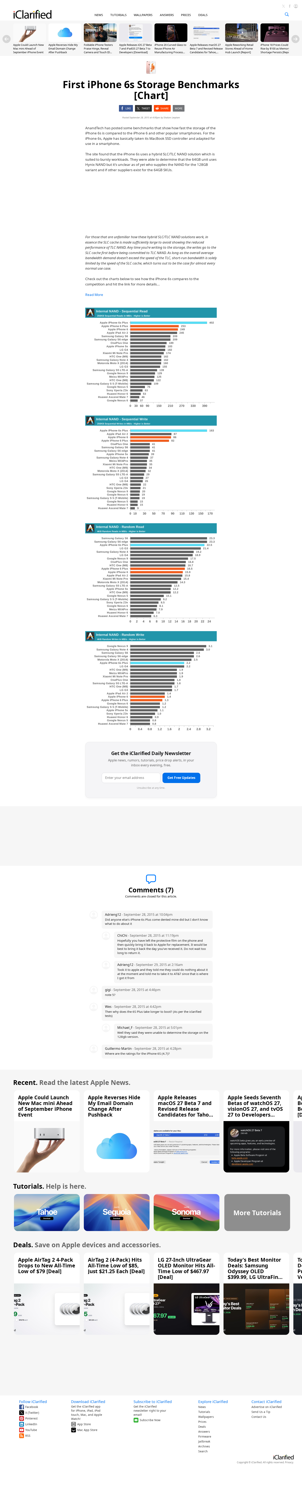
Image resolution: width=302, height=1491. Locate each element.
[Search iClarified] (287, 14)
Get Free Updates (181, 777)
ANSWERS (167, 15)
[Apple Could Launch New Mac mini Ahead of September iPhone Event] (29, 40)
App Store (84, 1424)
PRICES (186, 15)
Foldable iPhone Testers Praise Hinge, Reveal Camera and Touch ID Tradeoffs (98, 50)
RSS (27, 1436)
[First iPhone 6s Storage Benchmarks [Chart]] (151, 358)
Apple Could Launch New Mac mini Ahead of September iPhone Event (28, 48)
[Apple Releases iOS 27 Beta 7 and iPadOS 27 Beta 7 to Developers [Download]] (135, 40)
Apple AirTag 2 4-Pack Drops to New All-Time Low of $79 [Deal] (46, 1265)
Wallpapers (206, 1417)
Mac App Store (87, 1430)
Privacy (289, 1462)
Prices (202, 1422)
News (202, 1407)
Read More (94, 294)
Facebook (31, 1407)
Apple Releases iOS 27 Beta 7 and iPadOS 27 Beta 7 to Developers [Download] (135, 48)
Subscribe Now (150, 1420)
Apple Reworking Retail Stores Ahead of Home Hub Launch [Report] (239, 48)
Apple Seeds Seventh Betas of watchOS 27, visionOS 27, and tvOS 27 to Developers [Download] (255, 1109)
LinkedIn (31, 1424)
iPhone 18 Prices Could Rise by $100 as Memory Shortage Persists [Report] (277, 48)
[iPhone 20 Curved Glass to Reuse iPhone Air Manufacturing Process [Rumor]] (170, 40)
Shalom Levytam (172, 117)
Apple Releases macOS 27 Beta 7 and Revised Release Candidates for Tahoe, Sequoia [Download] (206, 50)
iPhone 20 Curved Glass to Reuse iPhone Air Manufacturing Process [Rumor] (170, 50)
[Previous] (6, 39)
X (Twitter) (32, 1413)
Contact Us (258, 1417)
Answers (204, 1431)
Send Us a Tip (260, 1412)
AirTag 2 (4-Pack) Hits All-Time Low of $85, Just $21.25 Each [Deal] (116, 1265)
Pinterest (31, 1418)
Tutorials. (28, 1186)
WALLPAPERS (143, 15)
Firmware (204, 1436)
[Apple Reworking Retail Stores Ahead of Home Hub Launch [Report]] (241, 40)
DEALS (202, 15)
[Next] (295, 39)
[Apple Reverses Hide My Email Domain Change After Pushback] (64, 40)
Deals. (23, 1244)
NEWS (99, 15)
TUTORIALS (118, 15)
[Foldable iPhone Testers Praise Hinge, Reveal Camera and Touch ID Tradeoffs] (100, 40)
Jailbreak (204, 1441)
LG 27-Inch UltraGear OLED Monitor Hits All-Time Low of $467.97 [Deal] (186, 1268)
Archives (204, 1446)
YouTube (31, 1430)
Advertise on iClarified (266, 1407)
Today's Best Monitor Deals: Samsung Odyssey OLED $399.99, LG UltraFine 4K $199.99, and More (254, 1271)
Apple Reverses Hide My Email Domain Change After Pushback (63, 48)
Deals (202, 1427)
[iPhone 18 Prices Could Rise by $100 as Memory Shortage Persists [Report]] (277, 40)
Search (203, 1451)
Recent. (25, 1082)
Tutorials (204, 1412)
